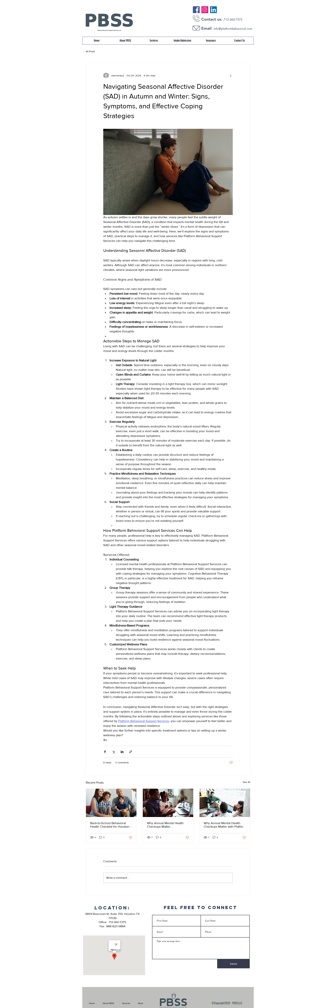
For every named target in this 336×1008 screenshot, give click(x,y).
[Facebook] (196, 9)
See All (246, 782)
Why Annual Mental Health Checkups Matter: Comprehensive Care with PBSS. (165, 824)
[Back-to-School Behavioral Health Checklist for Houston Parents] (111, 803)
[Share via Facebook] (105, 751)
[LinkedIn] (213, 9)
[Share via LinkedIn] (122, 751)
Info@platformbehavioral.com (233, 29)
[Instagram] (204, 9)
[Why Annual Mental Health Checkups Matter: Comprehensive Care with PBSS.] (168, 803)
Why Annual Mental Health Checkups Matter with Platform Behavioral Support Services (225, 824)
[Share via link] (130, 751)
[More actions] (231, 75)
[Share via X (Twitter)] (113, 751)
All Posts (90, 51)
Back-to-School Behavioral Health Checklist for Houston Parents (109, 824)
